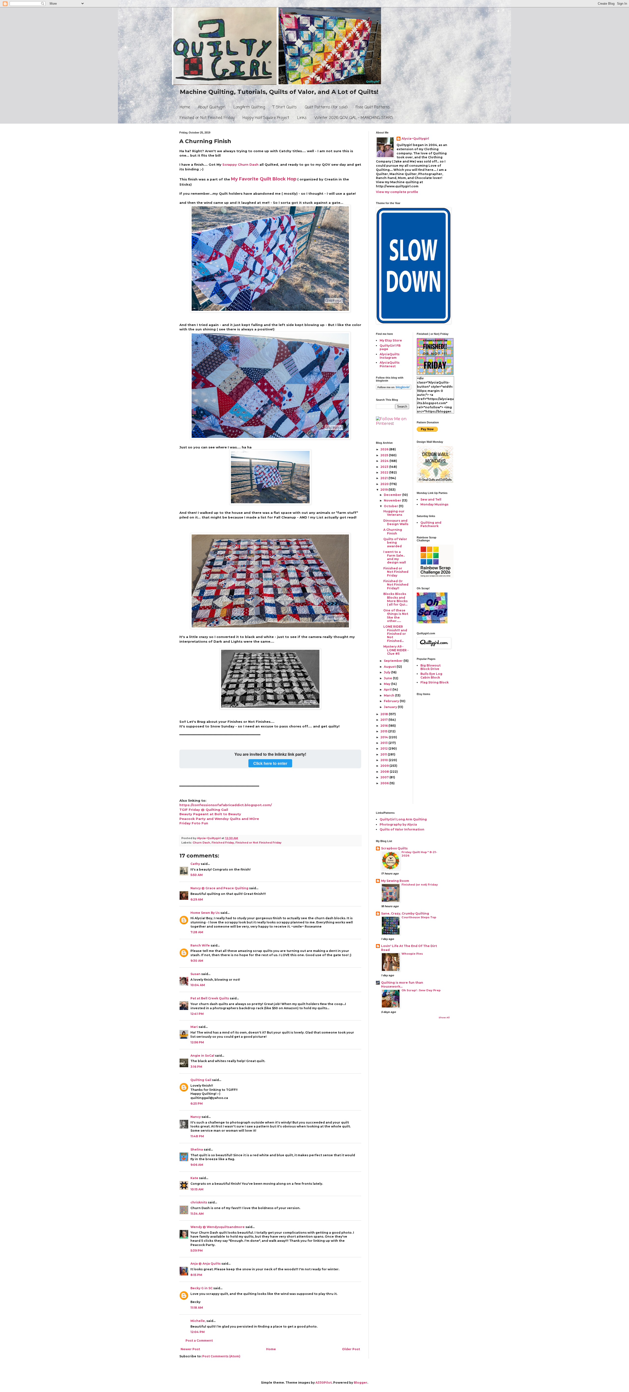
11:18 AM (196, 1307)
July (387, 672)
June (388, 678)
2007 (384, 777)
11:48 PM (197, 1136)
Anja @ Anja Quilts (205, 1263)
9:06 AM (196, 1165)
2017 (384, 720)
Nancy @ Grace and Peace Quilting (219, 888)
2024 (384, 461)
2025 (384, 455)
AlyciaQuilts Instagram (390, 355)
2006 (384, 783)
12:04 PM (197, 1332)
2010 (384, 760)
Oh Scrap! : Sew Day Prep (421, 990)
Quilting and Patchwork (430, 524)
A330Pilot (323, 1382)
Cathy (195, 864)
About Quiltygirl (212, 107)
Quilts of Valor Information (402, 829)
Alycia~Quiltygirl (415, 138)
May (387, 684)
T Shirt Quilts (285, 107)
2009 (384, 766)
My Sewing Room (395, 881)
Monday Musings (434, 504)
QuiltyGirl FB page (390, 347)
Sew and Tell (430, 499)
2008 (385, 771)
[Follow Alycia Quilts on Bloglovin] (393, 388)
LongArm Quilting (249, 107)
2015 (384, 731)
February (392, 701)
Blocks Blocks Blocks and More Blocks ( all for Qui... (395, 599)
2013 (384, 743)
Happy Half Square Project (266, 118)
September (393, 661)
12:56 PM (197, 1042)
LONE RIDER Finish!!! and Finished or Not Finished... (395, 634)
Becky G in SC (201, 1288)
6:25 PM (196, 1103)
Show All (444, 1017)
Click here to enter (270, 763)
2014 (384, 737)
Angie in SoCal (202, 1055)
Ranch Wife (200, 945)
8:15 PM (196, 1275)
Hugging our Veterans (393, 513)
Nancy (195, 1117)
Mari (194, 1027)
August (390, 666)
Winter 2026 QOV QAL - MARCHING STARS (353, 118)
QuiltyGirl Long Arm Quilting (403, 819)
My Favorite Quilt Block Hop (263, 179)
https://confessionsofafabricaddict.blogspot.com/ (225, 805)
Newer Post (190, 1349)
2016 (384, 725)
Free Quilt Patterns (373, 107)
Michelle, (198, 1321)
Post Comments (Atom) (221, 1356)
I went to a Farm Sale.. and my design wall (394, 557)
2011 (384, 754)
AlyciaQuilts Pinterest (390, 364)
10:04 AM (197, 985)
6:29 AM (196, 899)
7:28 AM (196, 932)
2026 (384, 449)
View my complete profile (397, 192)
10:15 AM (196, 1189)
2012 (384, 748)
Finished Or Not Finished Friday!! (395, 584)
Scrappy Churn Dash (240, 164)
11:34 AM (197, 1213)
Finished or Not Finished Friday (207, 118)
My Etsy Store (391, 340)
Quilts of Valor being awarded (395, 542)
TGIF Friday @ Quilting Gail (203, 810)
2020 (384, 484)
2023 (384, 467)
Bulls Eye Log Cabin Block (431, 675)
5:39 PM (196, 1250)
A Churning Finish (392, 531)
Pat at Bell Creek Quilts (209, 998)
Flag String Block (434, 682)
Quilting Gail (200, 1080)
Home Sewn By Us (205, 913)
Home (185, 107)
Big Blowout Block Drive (430, 667)
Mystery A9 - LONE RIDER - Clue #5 (396, 650)
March (389, 695)
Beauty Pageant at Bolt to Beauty (210, 814)
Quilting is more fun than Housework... (402, 984)
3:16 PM (196, 1066)
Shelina (196, 1149)
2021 (384, 478)
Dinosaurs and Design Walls (395, 522)
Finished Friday (223, 842)
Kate (194, 1178)
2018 (384, 714)
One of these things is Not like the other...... (395, 615)
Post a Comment (199, 1340)
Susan (195, 974)
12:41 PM (197, 1014)
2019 (384, 489)
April (388, 689)
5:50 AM (196, 875)
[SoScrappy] (435, 577)
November (393, 500)
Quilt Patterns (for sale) (326, 107)
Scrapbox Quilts (394, 848)
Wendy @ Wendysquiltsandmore (217, 1227)
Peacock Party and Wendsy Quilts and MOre (219, 819)
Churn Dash (201, 842)
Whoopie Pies (412, 953)
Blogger (360, 1382)
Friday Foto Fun (193, 823)
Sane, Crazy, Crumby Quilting (405, 913)
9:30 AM (196, 961)
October (391, 506)
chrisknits (198, 1202)
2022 (384, 472)
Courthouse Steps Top (418, 917)
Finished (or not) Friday (419, 884)
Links (302, 118)
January (391, 707)
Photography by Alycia (398, 824)
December (393, 495)
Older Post (351, 1349)
